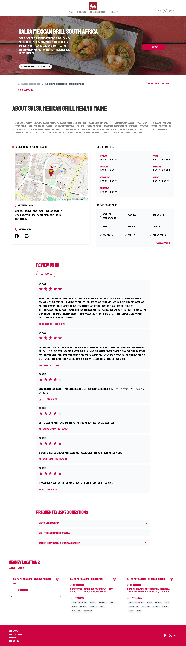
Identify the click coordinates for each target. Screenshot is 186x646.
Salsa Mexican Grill (29, 84)
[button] (51, 173)
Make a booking (15, 634)
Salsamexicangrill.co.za (158, 83)
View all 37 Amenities (163, 243)
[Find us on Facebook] (20, 236)
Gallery (114, 11)
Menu (71, 11)
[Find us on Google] (30, 236)
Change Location (26, 90)
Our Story (81, 11)
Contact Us (14, 641)
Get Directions (25, 205)
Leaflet (60, 199)
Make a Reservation (98, 11)
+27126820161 (25, 229)
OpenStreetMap (72, 199)
